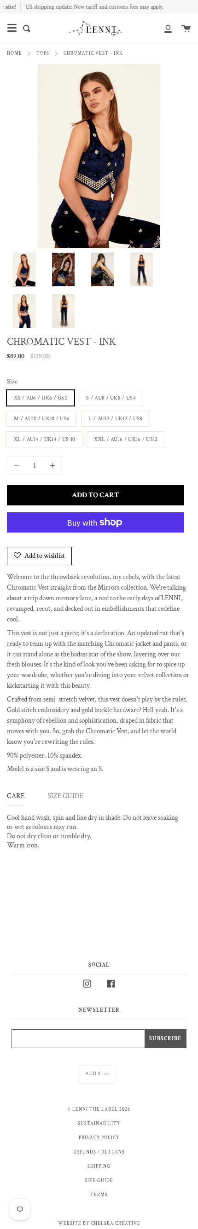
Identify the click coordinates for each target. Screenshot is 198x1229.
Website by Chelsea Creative (99, 1223)
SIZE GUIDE (65, 796)
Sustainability (99, 1123)
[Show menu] (12, 28)
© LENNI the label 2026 (99, 1109)
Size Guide (99, 1180)
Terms (99, 1195)
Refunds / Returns (99, 1152)
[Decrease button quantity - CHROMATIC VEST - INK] (18, 465)
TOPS (42, 53)
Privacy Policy (99, 1138)
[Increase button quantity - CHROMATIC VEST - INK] (51, 465)
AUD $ (93, 1074)
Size (12, 381)
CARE (15, 796)
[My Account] (163, 28)
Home (14, 53)
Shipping (99, 1166)
